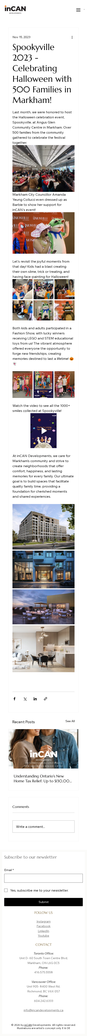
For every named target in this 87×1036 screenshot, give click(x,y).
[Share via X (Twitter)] (25, 699)
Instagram (44, 921)
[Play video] (43, 430)
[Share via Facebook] (14, 699)
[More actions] (72, 37)
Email (9, 870)
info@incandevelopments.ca (43, 1010)
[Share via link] (46, 699)
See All (70, 721)
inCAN (28, 1024)
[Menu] (78, 10)
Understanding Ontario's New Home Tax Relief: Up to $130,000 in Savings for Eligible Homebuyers (43, 778)
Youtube (43, 936)
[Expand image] (22, 289)
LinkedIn (43, 931)
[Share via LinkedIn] (35, 699)
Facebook (43, 926)
